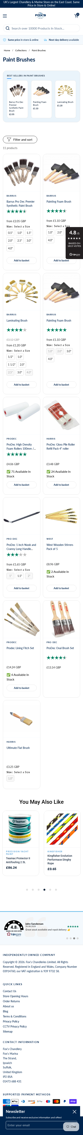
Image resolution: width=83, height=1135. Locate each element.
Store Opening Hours (15, 996)
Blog (5, 1011)
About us (8, 1006)
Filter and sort (22, 139)
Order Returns (11, 1001)
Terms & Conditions (14, 1016)
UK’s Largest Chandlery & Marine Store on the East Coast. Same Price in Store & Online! (41, 4)
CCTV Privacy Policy (15, 1026)
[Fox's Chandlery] (40, 16)
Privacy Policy (11, 1021)
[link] (41, 928)
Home (7, 50)
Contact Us (9, 991)
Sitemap (8, 1031)
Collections (21, 50)
